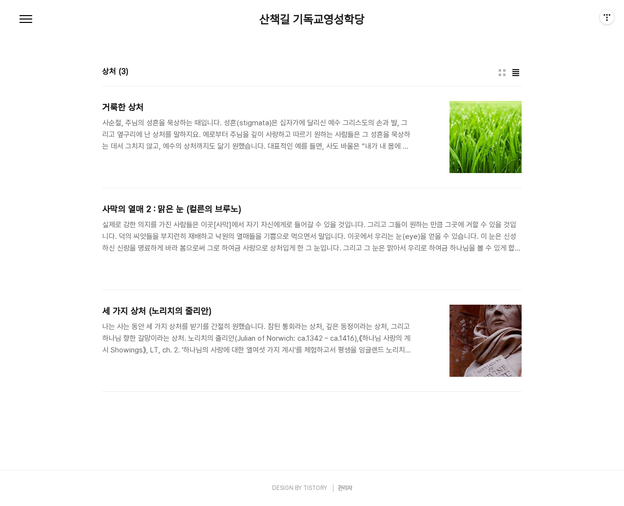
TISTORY (315, 488)
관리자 (345, 488)
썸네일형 (502, 72)
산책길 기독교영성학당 (312, 19)
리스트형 (516, 72)
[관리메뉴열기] (607, 17)
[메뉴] (26, 19)
